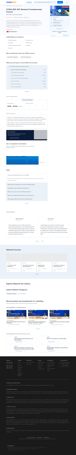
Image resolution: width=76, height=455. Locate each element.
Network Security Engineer (27, 99)
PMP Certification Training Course (12, 399)
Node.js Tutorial (37, 430)
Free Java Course (52, 411)
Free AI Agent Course (21, 408)
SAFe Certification (32, 401)
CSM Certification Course (25, 399)
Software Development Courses (54, 421)
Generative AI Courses (34, 419)
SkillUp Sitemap (41, 363)
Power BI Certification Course (35, 402)
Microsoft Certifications (15, 424)
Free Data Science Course (30, 411)
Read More (21, 126)
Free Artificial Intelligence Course (25, 410)
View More (10, 48)
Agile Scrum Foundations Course (58, 408)
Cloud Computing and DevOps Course (46, 385)
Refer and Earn (9, 362)
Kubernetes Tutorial (57, 430)
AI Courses (23, 424)
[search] (35, 2)
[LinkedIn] (7, 368)
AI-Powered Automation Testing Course (48, 393)
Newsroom (19, 365)
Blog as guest (29, 363)
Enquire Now (65, 35)
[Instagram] (11, 368)
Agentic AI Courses (61, 419)
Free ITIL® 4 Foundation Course (45, 408)
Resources (40, 365)
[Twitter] (9, 366)
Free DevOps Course (20, 411)
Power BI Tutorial (65, 430)
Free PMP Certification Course (12, 413)
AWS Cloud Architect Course (63, 393)
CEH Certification (56, 399)
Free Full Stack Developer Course (25, 413)
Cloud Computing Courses (24, 419)
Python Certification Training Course (60, 402)
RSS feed (39, 367)
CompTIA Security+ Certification (13, 401)
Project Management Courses (11, 419)
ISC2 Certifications (25, 422)
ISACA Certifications (44, 422)
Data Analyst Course (26, 391)
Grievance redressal (19, 369)
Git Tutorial (51, 430)
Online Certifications (52, 419)
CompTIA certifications (61, 422)
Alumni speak (20, 367)
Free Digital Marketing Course (41, 411)
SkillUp (10, 5)
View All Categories (22, 293)
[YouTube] (11, 366)
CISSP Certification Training (42, 401)
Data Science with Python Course (37, 399)
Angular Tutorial (30, 430)
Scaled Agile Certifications (16, 422)
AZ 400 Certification (24, 401)
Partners (48, 370)
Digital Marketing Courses (31, 424)
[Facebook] (7, 366)
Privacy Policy (39, 437)
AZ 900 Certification (65, 399)
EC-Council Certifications (19, 421)
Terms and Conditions (31, 437)
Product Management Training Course (31, 385)
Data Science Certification (36, 391)
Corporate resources (51, 368)
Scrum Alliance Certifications (41, 421)
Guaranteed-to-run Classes (50, 366)
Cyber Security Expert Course (24, 393)
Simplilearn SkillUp (41, 362)
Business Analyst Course (35, 393)
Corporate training (50, 362)
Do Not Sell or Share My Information (20, 374)
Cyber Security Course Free (60, 410)
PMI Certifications (52, 422)
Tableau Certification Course (54, 401)
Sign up (60, 2)
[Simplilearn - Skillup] (11, 2)
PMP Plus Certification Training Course (13, 391)
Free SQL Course (36, 413)
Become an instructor (30, 362)
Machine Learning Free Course (62, 411)
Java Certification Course (47, 402)
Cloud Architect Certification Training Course (50, 391)
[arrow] (26, 66)
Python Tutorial (9, 430)
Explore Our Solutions (14, 137)
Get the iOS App (65, 365)
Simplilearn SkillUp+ (50, 363)
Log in (67, 2)
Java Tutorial (23, 430)
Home (7, 5)
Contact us (20, 371)
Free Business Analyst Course (32, 408)
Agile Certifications (43, 419)
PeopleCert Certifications (30, 421)
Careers (19, 363)
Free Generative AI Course (11, 408)
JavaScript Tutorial (16, 430)
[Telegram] (9, 368)
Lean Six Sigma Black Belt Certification (21, 402)
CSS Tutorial (9, 432)
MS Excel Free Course (36, 410)
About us (19, 362)
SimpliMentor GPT (41, 368)
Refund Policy (46, 437)
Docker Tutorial (44, 430)
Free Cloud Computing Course (47, 410)
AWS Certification (48, 399)
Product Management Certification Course (14, 385)
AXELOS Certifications (34, 422)
